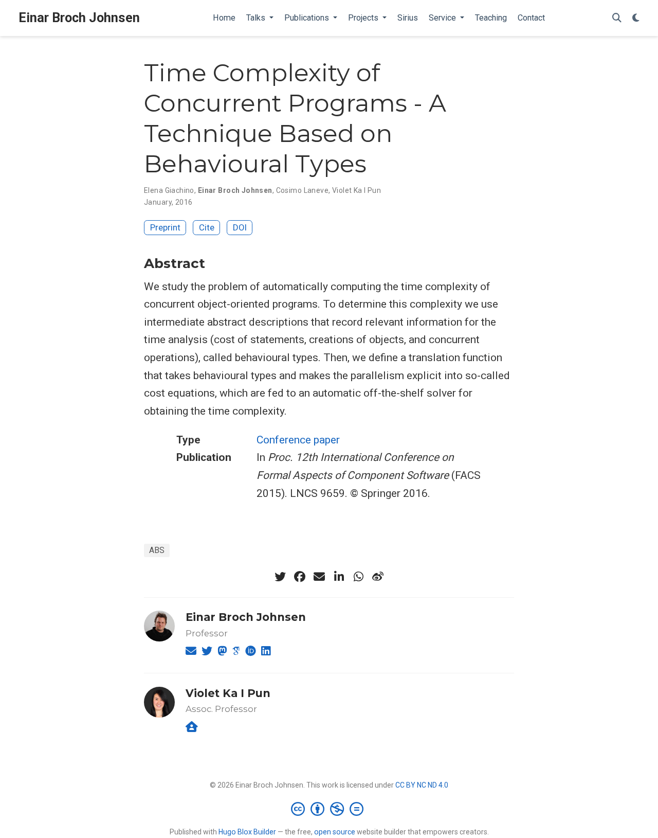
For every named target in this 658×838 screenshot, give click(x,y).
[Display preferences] (635, 18)
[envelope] (319, 576)
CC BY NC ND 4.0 (421, 785)
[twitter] (280, 576)
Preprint (165, 227)
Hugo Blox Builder (247, 832)
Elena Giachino (169, 190)
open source (334, 832)
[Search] (617, 18)
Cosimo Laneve (302, 190)
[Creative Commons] (329, 808)
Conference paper (298, 440)
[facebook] (299, 576)
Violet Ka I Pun (356, 190)
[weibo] (378, 576)
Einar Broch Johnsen (79, 17)
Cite (206, 227)
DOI (240, 227)
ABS (156, 550)
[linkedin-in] (338, 576)
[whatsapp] (358, 576)
